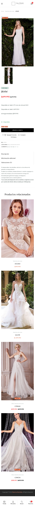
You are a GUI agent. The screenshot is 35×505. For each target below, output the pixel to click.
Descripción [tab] (5, 154)
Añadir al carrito (17, 130)
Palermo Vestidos (17, 492)
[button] (2, 17)
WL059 (17, 335)
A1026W (17, 264)
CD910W (18, 477)
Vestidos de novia (9, 11)
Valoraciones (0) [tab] (6, 162)
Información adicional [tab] (8, 158)
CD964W (18, 406)
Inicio (2, 11)
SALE (9, 144)
